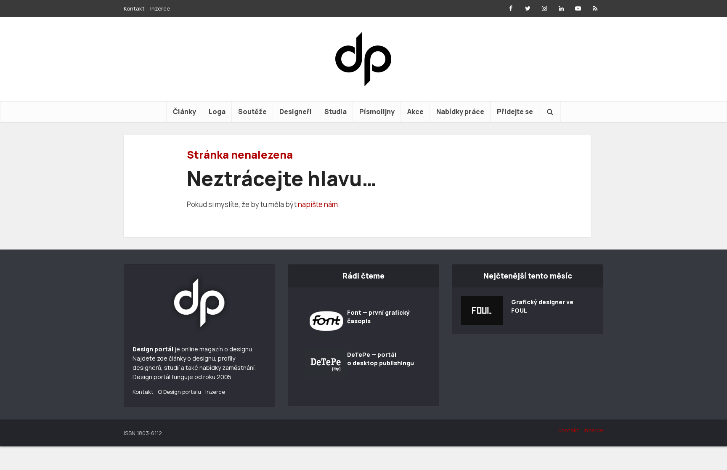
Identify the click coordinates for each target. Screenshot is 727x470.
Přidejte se (515, 111)
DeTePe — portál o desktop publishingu (380, 359)
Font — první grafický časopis (378, 316)
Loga (217, 111)
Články (184, 111)
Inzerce (160, 8)
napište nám (318, 204)
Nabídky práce (460, 111)
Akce (415, 111)
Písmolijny (377, 111)
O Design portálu (179, 392)
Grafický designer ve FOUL (542, 306)
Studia (335, 111)
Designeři (295, 111)
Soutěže (252, 111)
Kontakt (134, 8)
